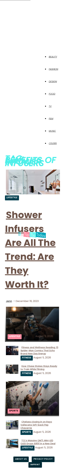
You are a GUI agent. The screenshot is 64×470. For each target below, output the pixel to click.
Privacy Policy (43, 458)
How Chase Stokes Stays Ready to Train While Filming (39, 368)
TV (50, 106)
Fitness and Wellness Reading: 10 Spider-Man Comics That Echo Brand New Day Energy (39, 350)
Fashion (53, 69)
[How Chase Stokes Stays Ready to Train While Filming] (12, 373)
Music (52, 130)
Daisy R (27, 336)
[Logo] (6, 54)
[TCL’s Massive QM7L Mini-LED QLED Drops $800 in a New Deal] (12, 447)
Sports (13, 410)
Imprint (35, 464)
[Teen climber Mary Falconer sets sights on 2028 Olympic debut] (33, 414)
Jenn (9, 301)
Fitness (26, 357)
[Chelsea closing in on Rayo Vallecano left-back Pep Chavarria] (12, 428)
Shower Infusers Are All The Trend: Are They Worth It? (30, 249)
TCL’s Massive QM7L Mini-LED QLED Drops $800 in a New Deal (38, 442)
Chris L (25, 410)
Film (51, 118)
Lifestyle (12, 197)
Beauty (53, 56)
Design (53, 81)
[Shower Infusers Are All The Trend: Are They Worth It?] (33, 193)
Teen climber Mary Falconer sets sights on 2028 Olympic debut (31, 402)
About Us (21, 458)
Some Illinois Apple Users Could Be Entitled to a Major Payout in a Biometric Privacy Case (32, 326)
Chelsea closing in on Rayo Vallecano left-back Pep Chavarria (36, 424)
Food (52, 93)
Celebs (53, 143)
